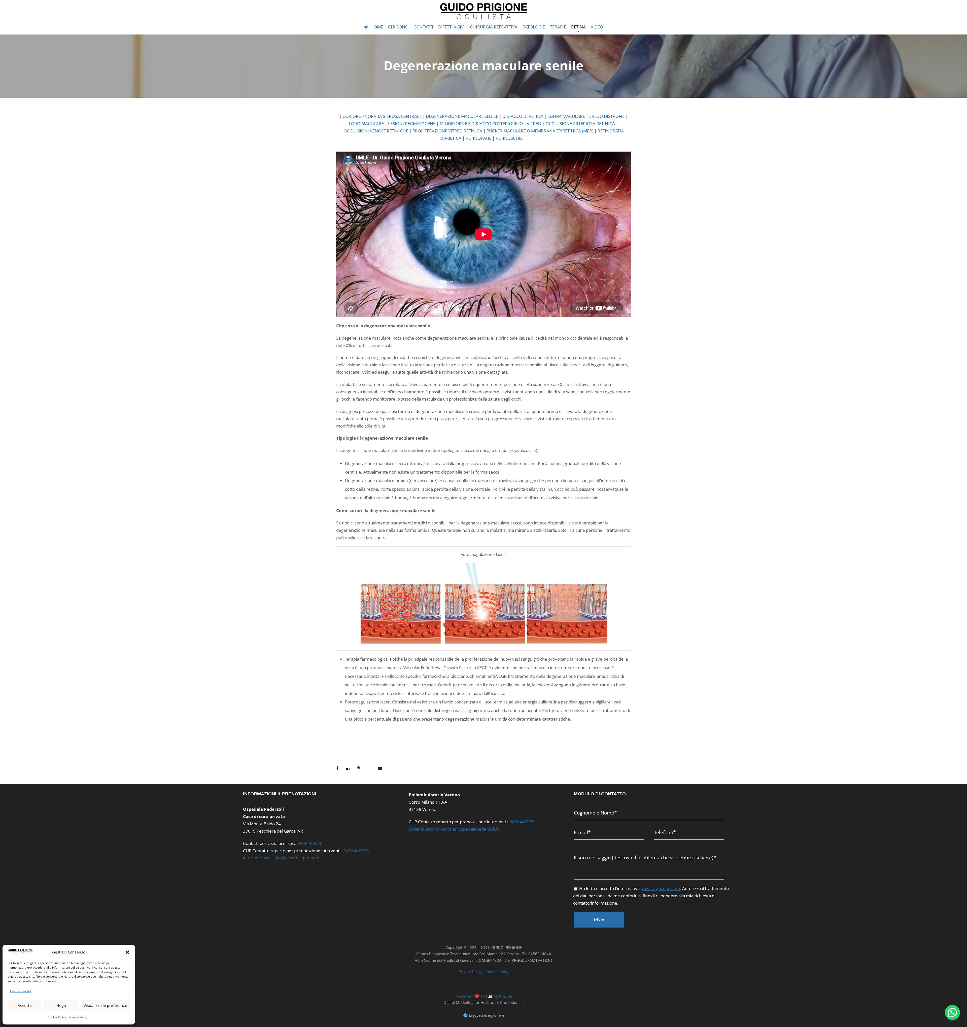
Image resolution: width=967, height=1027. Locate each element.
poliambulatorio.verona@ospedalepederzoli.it (454, 829)
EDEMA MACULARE (566, 116)
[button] (127, 952)
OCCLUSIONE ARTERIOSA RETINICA (580, 123)
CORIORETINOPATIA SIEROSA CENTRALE (382, 116)
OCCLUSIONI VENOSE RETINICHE (375, 131)
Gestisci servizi (20, 991)
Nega (61, 1005)
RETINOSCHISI (510, 138)
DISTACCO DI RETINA (522, 116)
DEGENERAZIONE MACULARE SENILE (462, 116)
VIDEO (597, 27)
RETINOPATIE (478, 138)
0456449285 (356, 851)
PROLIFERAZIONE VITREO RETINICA (447, 131)
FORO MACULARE (366, 123)
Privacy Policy (77, 1017)
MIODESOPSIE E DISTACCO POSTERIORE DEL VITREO (490, 123)
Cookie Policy (57, 1017)
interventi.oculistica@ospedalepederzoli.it (284, 858)
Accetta (25, 1005)
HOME (376, 27)
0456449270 (310, 843)
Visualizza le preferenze (105, 1005)
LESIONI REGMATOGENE (411, 123)
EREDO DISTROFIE (607, 116)
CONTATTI (423, 27)
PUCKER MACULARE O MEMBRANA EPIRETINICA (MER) (540, 131)
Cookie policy (497, 971)
